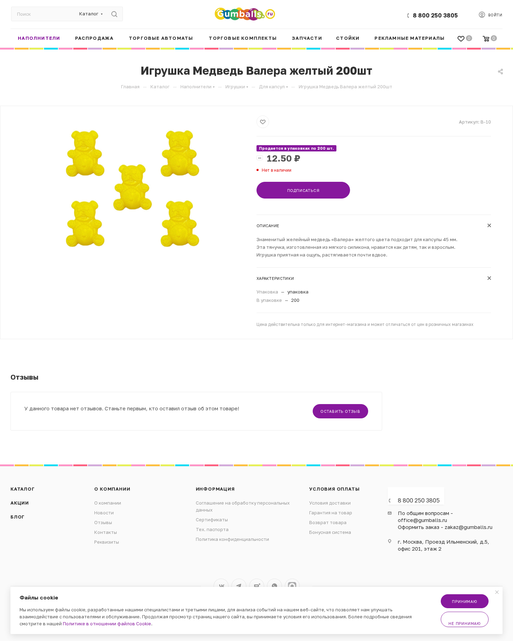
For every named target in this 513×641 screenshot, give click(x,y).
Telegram (238, 586)
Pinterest (292, 586)
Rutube (256, 586)
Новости (104, 512)
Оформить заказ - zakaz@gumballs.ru (445, 527)
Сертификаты (212, 519)
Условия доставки (330, 503)
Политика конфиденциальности (232, 539)
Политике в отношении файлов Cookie (107, 623)
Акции (19, 503)
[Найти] (114, 14)
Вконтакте (221, 586)
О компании (112, 489)
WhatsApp (274, 586)
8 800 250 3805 (435, 15)
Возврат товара (328, 522)
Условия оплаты (334, 489)
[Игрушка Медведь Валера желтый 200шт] (132, 194)
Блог (17, 517)
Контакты (105, 532)
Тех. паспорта (212, 529)
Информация (215, 489)
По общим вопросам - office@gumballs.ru (425, 516)
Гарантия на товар (330, 512)
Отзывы (103, 522)
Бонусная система (330, 532)
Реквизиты (106, 542)
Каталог (22, 489)
